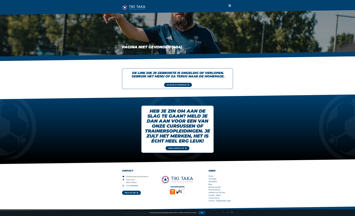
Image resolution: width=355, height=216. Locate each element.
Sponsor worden (215, 187)
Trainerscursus (214, 198)
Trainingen (213, 179)
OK (202, 212)
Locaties (212, 195)
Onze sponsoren (215, 190)
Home (211, 176)
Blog (210, 184)
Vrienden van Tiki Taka (217, 192)
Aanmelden (213, 181)
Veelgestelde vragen (223, 201)
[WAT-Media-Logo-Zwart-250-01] (177, 189)
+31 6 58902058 (132, 186)
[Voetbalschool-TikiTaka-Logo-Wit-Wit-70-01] (134, 6)
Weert (218, 195)
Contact (212, 201)
